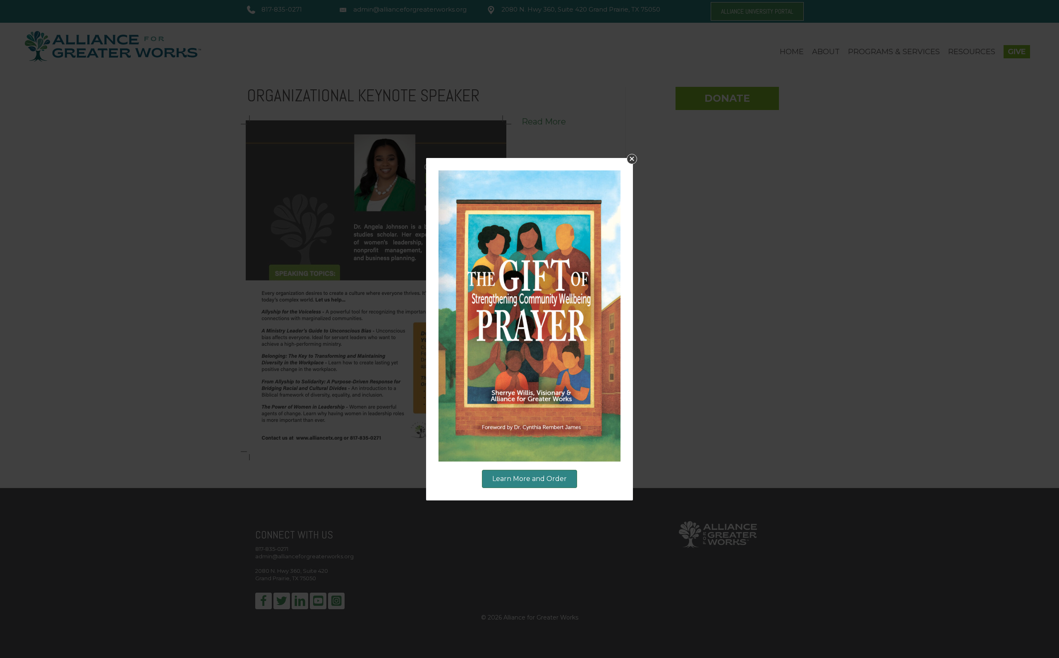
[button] (632, 159)
